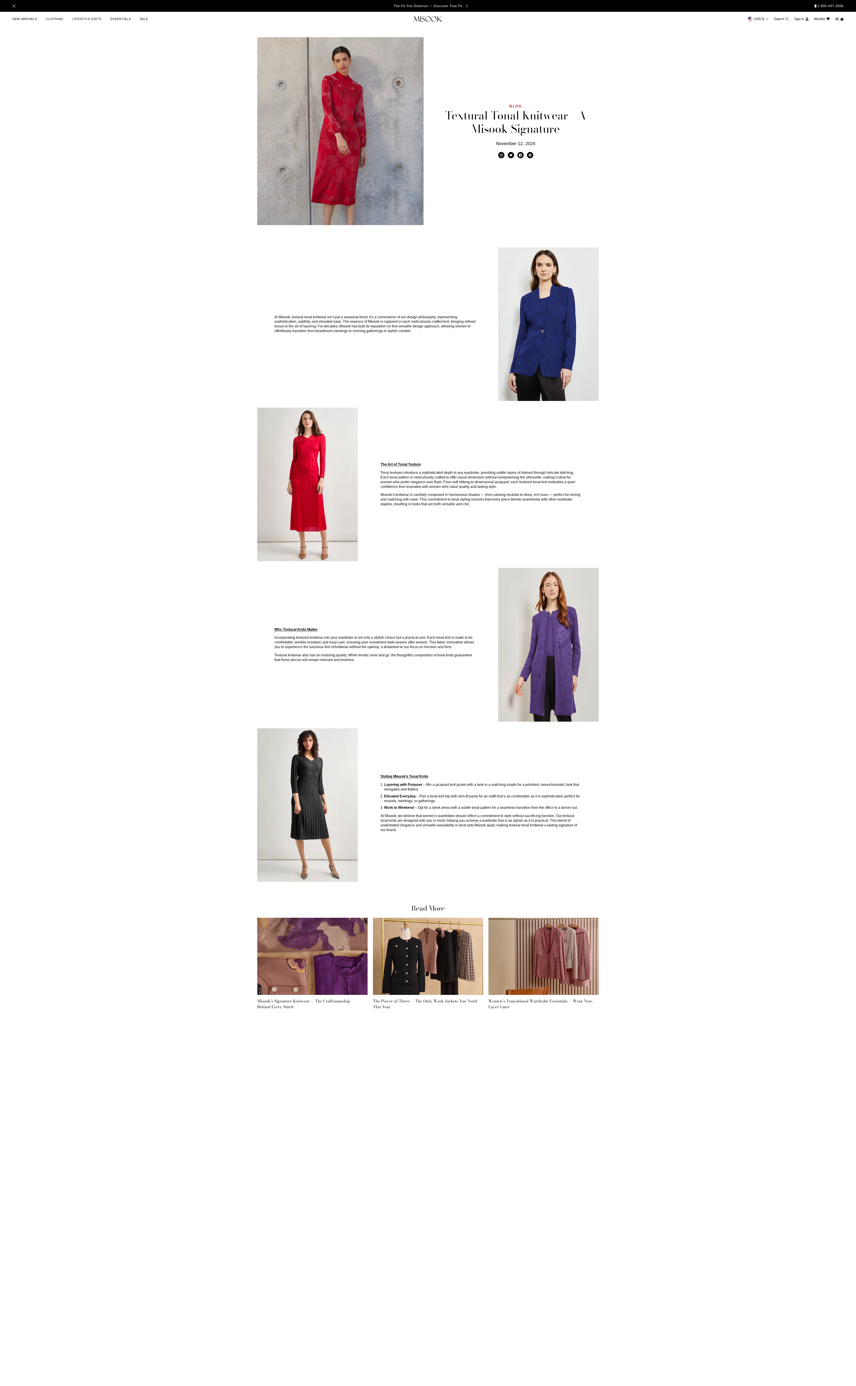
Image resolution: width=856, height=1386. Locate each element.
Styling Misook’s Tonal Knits (404, 776)
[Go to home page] (428, 19)
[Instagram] (501, 155)
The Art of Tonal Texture (401, 464)
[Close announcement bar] (14, 6)
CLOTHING (55, 19)
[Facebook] (520, 155)
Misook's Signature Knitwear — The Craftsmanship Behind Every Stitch (303, 1003)
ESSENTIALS (120, 19)
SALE (144, 19)
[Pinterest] (530, 155)
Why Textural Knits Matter (296, 629)
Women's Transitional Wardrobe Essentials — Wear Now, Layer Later (540, 1003)
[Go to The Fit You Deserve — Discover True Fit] (428, 6)
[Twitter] (511, 155)
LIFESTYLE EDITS (86, 19)
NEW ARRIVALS (24, 19)
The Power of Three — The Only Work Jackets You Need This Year (425, 1003)
